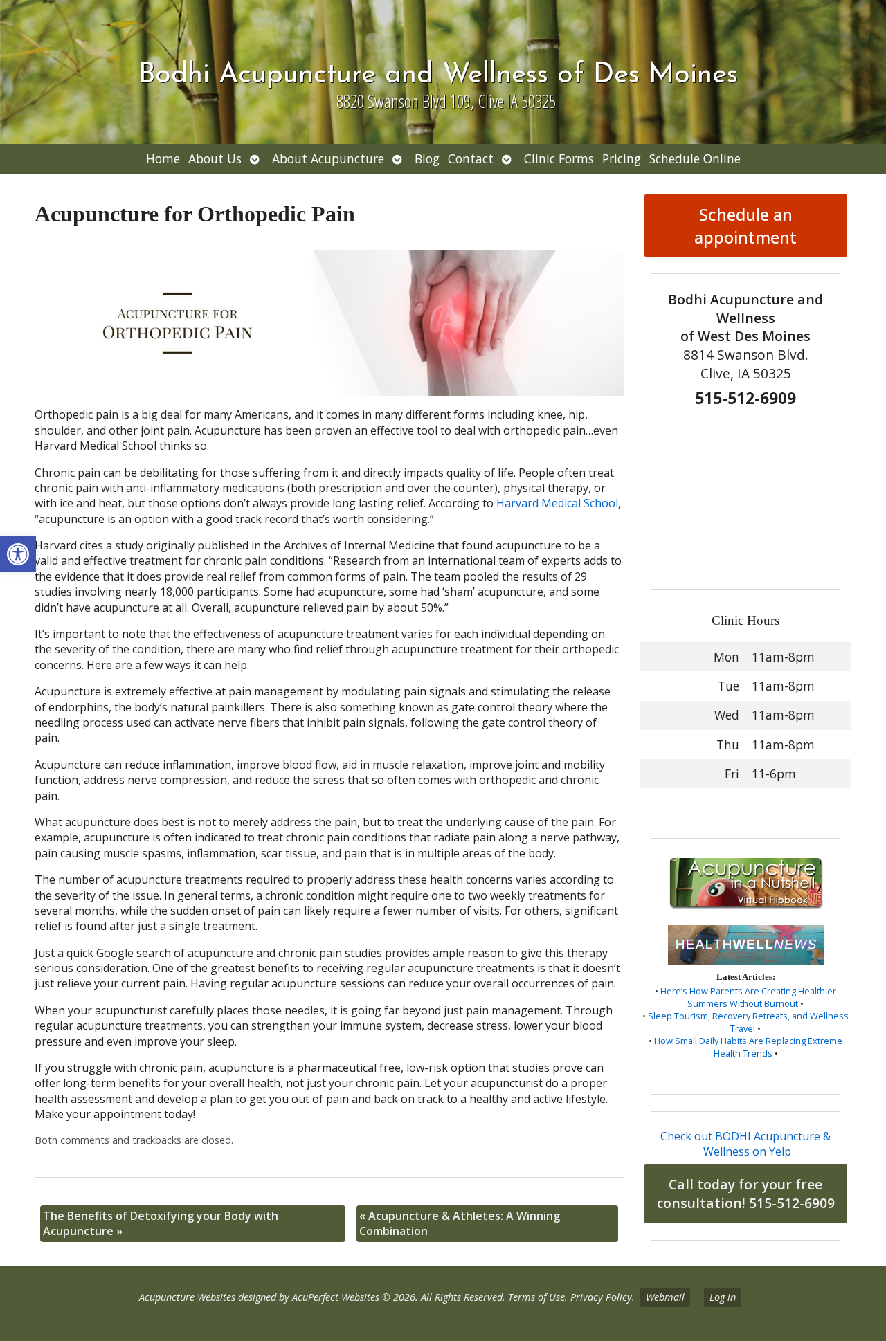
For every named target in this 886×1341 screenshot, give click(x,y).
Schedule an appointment (745, 225)
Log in (722, 1297)
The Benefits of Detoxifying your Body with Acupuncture (160, 1223)
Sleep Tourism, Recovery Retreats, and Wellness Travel (748, 1022)
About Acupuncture (328, 158)
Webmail (665, 1297)
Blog (427, 158)
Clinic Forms (559, 158)
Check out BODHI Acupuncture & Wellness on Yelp (745, 1144)
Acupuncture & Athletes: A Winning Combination (459, 1223)
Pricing (621, 158)
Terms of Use (536, 1297)
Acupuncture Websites (187, 1297)
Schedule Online (695, 158)
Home (163, 158)
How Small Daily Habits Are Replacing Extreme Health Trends (748, 1046)
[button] (18, 554)
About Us (215, 158)
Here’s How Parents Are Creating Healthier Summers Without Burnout (748, 997)
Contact (471, 158)
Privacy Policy (601, 1297)
